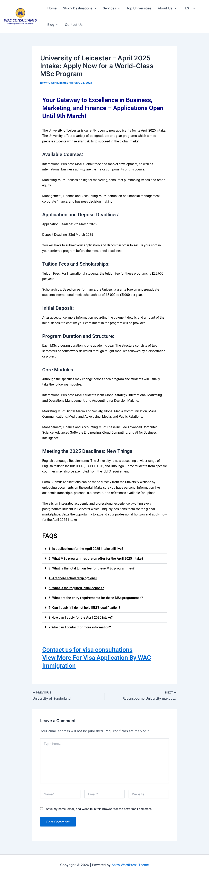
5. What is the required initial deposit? (76, 588)
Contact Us (73, 25)
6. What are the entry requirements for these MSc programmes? (96, 598)
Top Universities (138, 8)
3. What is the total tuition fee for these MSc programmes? (92, 568)
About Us (165, 8)
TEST (187, 8)
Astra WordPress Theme (130, 865)
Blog (50, 25)
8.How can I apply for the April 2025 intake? (81, 617)
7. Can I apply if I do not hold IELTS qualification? (84, 608)
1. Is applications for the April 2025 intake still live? (86, 549)
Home (52, 8)
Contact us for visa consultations (87, 649)
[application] (94, 8)
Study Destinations (77, 8)
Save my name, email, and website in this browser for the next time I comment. (99, 809)
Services (109, 8)
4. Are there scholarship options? (73, 578)
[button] (104, 549)
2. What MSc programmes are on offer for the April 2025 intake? (96, 558)
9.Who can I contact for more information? (80, 627)
